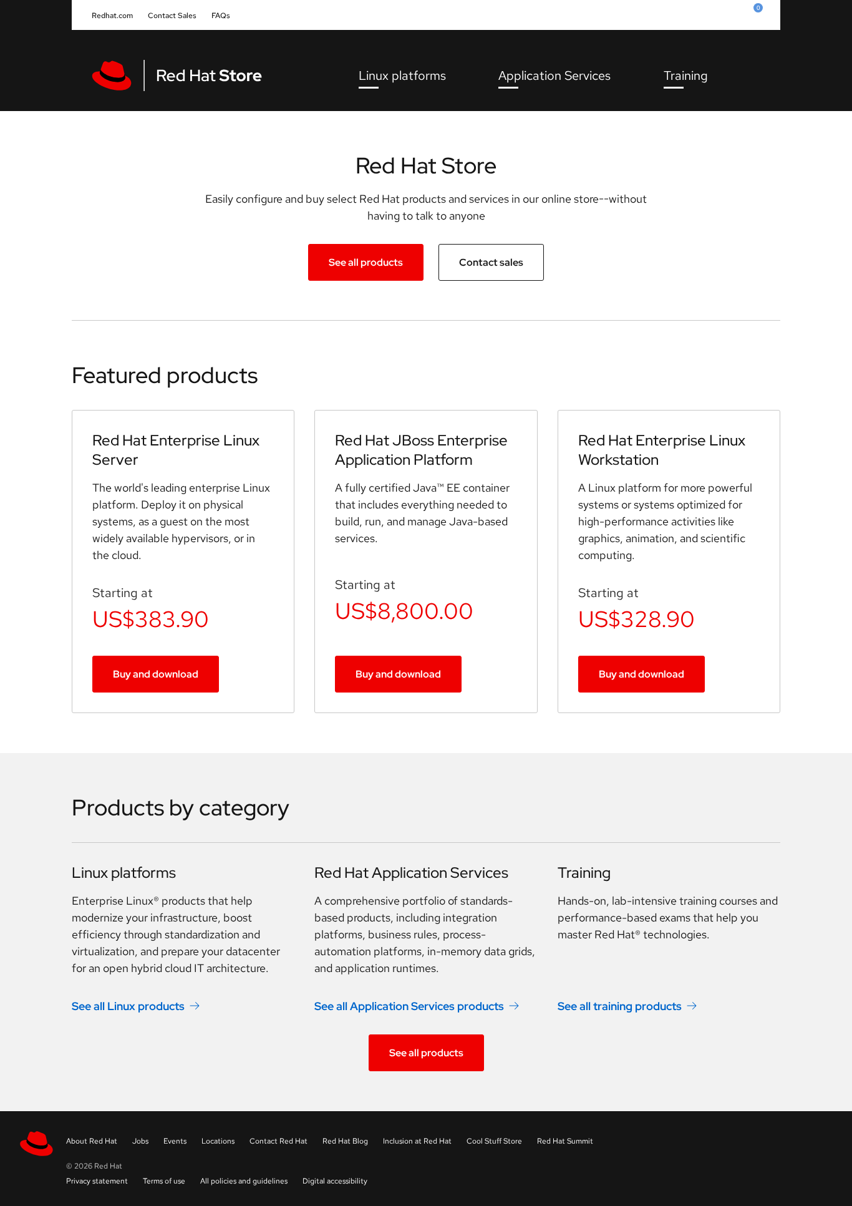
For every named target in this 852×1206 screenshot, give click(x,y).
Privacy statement (97, 1181)
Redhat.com (112, 16)
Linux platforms (402, 75)
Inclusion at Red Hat (417, 1141)
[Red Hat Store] (185, 75)
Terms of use (164, 1181)
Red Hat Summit (565, 1141)
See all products (366, 262)
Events (174, 1141)
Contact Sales (172, 16)
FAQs (220, 16)
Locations (218, 1141)
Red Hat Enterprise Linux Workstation (661, 449)
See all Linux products (128, 1006)
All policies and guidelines (244, 1181)
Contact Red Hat (278, 1141)
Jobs (140, 1141)
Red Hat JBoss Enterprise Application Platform (421, 449)
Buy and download (155, 674)
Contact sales (491, 262)
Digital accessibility (335, 1181)
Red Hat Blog (345, 1141)
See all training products (620, 1006)
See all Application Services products (409, 1006)
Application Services (554, 75)
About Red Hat (91, 1141)
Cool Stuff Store (494, 1141)
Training (686, 75)
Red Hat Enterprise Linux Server (175, 449)
